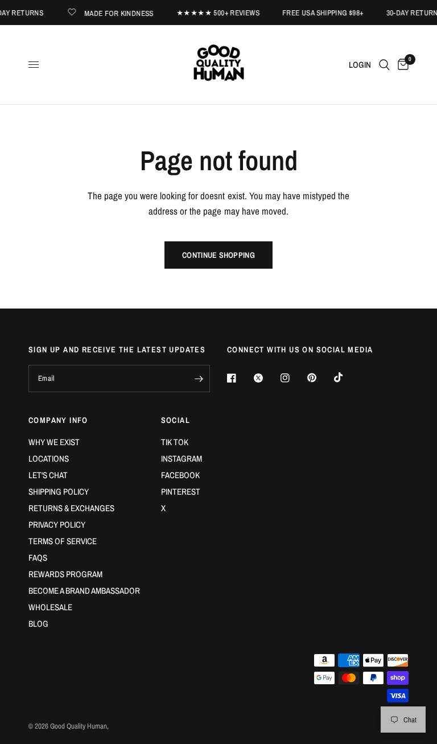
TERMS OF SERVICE (62, 541)
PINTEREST (180, 492)
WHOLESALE (50, 607)
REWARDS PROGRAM (65, 574)
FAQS (37, 558)
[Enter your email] (198, 378)
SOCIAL (175, 420)
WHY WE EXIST (54, 442)
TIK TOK (174, 442)
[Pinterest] (319, 378)
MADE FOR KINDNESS (116, 13)
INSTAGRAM (181, 459)
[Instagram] (293, 378)
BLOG (38, 624)
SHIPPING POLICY (58, 492)
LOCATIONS (48, 459)
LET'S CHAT (48, 475)
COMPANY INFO (58, 420)
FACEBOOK (180, 475)
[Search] (384, 64)
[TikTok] (346, 377)
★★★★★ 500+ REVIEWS (215, 13)
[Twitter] (266, 378)
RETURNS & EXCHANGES (71, 508)
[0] (401, 64)
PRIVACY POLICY (56, 525)
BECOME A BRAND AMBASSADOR (84, 591)
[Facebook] (239, 378)
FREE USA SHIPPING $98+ (320, 13)
